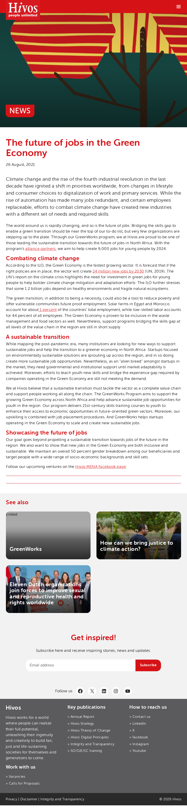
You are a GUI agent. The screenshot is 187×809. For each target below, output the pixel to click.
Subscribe (148, 665)
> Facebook (138, 737)
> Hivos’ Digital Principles (88, 737)
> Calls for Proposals (23, 783)
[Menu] (178, 6)
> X (132, 730)
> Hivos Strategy (81, 723)
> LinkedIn (137, 723)
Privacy (11, 799)
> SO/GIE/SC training (85, 751)
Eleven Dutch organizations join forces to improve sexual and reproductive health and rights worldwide (48, 593)
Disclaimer (28, 799)
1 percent (48, 310)
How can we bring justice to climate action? (136, 546)
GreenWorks (26, 549)
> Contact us (140, 717)
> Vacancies (15, 776)
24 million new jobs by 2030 (118, 271)
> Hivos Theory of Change (89, 730)
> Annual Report (81, 717)
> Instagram (139, 744)
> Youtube (137, 751)
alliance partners (40, 249)
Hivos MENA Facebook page (100, 466)
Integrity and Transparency (62, 799)
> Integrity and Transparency (91, 744)
